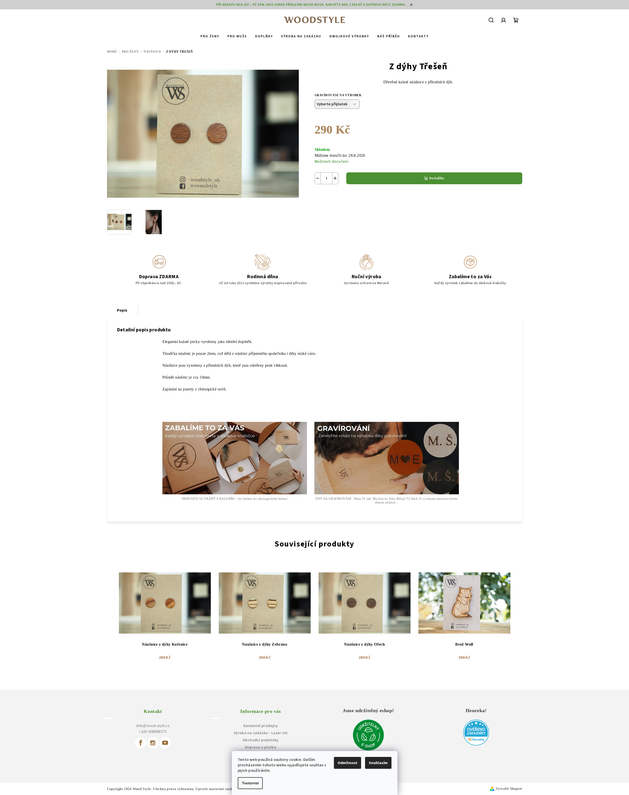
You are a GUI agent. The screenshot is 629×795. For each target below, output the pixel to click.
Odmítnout (347, 763)
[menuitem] (209, 36)
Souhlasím (378, 763)
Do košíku (436, 178)
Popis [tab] (122, 310)
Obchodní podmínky (260, 740)
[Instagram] (153, 743)
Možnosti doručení (331, 161)
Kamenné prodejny (260, 725)
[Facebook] (140, 743)
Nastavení (250, 783)
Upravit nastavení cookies (215, 789)
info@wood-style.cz (153, 726)
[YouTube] (165, 743)
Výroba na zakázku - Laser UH (260, 733)
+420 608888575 (153, 731)
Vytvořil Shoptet (509, 789)
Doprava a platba (260, 747)
